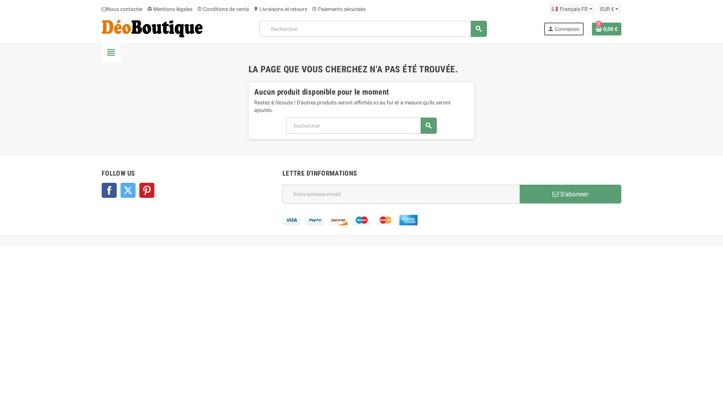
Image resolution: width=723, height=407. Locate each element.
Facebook (109, 190)
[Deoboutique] (152, 28)
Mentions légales (169, 9)
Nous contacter (125, 9)
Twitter (128, 190)
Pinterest (146, 190)
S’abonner (574, 194)
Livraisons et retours (280, 9)
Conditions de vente (223, 9)
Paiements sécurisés (339, 9)
